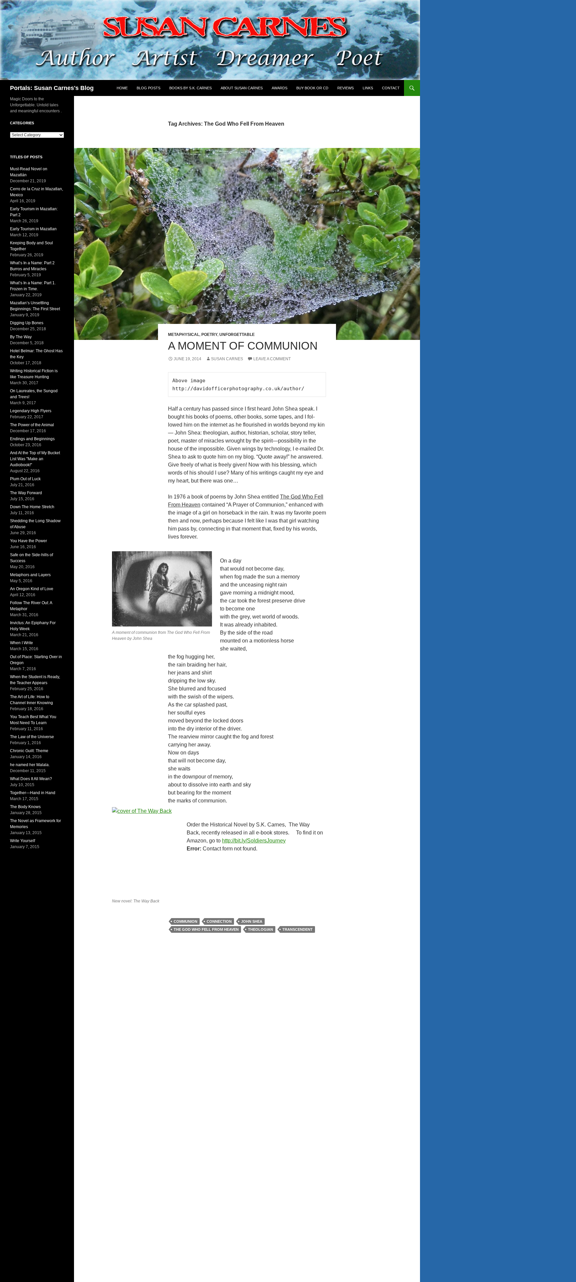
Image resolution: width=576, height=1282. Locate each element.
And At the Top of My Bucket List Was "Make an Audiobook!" (35, 459)
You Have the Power (28, 541)
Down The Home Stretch (32, 507)
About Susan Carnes (242, 88)
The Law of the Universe (32, 736)
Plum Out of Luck (25, 479)
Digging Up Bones (26, 323)
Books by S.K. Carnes (190, 88)
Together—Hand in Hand (32, 792)
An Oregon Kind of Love (31, 589)
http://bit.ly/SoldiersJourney (254, 840)
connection (219, 921)
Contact (391, 88)
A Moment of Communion (243, 346)
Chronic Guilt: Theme (29, 750)
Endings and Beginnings (32, 439)
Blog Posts (148, 88)
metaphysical (183, 334)
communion (185, 921)
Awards (279, 88)
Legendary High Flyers (30, 411)
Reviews (345, 88)
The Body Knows (25, 806)
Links (368, 88)
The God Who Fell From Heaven (206, 929)
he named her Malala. (30, 764)
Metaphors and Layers (30, 575)
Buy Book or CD (312, 88)
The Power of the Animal (32, 425)
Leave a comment (272, 359)
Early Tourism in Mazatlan (33, 229)
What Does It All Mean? (31, 778)
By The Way (21, 337)
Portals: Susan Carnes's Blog (52, 88)
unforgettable (237, 334)
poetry (209, 334)
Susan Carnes (227, 359)
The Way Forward (26, 493)
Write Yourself (22, 840)
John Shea (251, 921)
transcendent (297, 929)
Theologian (260, 929)
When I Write (21, 643)
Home (122, 88)
